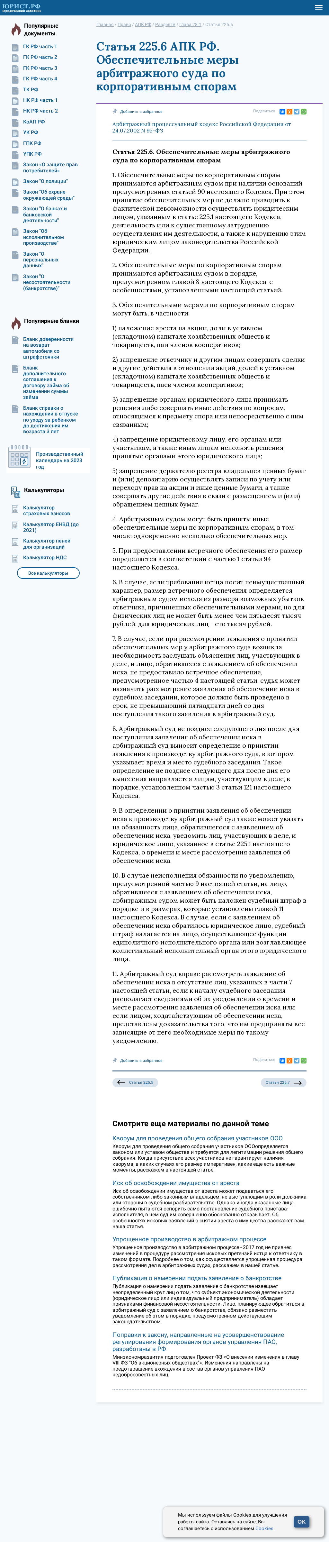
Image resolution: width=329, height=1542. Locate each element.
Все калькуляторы (48, 573)
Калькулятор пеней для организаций (46, 544)
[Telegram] (296, 111)
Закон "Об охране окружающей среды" (49, 195)
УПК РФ (32, 154)
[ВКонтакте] (282, 111)
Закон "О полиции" (45, 181)
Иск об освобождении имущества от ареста (175, 1183)
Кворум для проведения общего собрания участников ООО (197, 1138)
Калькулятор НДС (45, 558)
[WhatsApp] (304, 111)
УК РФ (30, 132)
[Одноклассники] (289, 111)
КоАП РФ (34, 122)
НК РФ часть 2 (40, 111)
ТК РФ (30, 90)
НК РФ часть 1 (40, 100)
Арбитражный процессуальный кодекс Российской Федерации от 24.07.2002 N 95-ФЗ (201, 127)
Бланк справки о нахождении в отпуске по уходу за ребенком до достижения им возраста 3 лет (50, 420)
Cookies (264, 1528)
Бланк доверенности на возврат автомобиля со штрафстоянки (48, 348)
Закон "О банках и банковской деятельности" (45, 215)
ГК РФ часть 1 (40, 47)
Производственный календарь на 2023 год (59, 460)
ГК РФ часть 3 (40, 68)
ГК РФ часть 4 (40, 79)
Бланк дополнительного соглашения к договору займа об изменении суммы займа (46, 382)
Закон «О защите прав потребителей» (50, 167)
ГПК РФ (32, 143)
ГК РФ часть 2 (40, 57)
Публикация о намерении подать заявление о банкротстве (196, 1278)
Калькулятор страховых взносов (46, 510)
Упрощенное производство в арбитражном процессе (189, 1239)
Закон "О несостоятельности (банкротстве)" (46, 282)
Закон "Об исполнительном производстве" (43, 237)
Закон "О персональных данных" (40, 260)
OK (302, 1522)
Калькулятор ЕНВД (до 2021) (51, 527)
